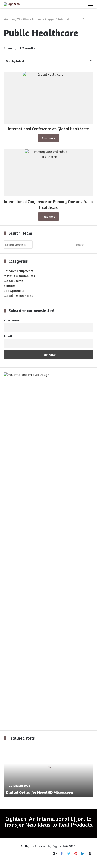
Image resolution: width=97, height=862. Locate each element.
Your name (12, 320)
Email (8, 336)
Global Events (13, 281)
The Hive (23, 19)
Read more (48, 138)
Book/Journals (14, 291)
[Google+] (54, 853)
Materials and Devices (19, 276)
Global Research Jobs (18, 295)
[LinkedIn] (82, 853)
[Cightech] (12, 4)
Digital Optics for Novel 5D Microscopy (39, 792)
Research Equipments (18, 271)
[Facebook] (61, 853)
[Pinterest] (75, 853)
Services (9, 286)
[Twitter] (68, 853)
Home (11, 19)
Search (80, 244)
